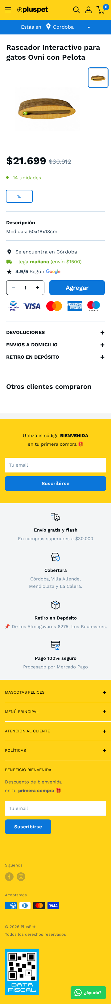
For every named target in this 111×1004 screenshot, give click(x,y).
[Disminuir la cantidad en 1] (13, 287)
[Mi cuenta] (88, 9)
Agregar (77, 287)
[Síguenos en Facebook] (9, 876)
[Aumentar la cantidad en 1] (37, 287)
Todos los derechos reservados (35, 934)
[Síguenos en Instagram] (21, 876)
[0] (101, 10)
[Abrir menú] (8, 9)
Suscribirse (55, 483)
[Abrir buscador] (76, 9)
